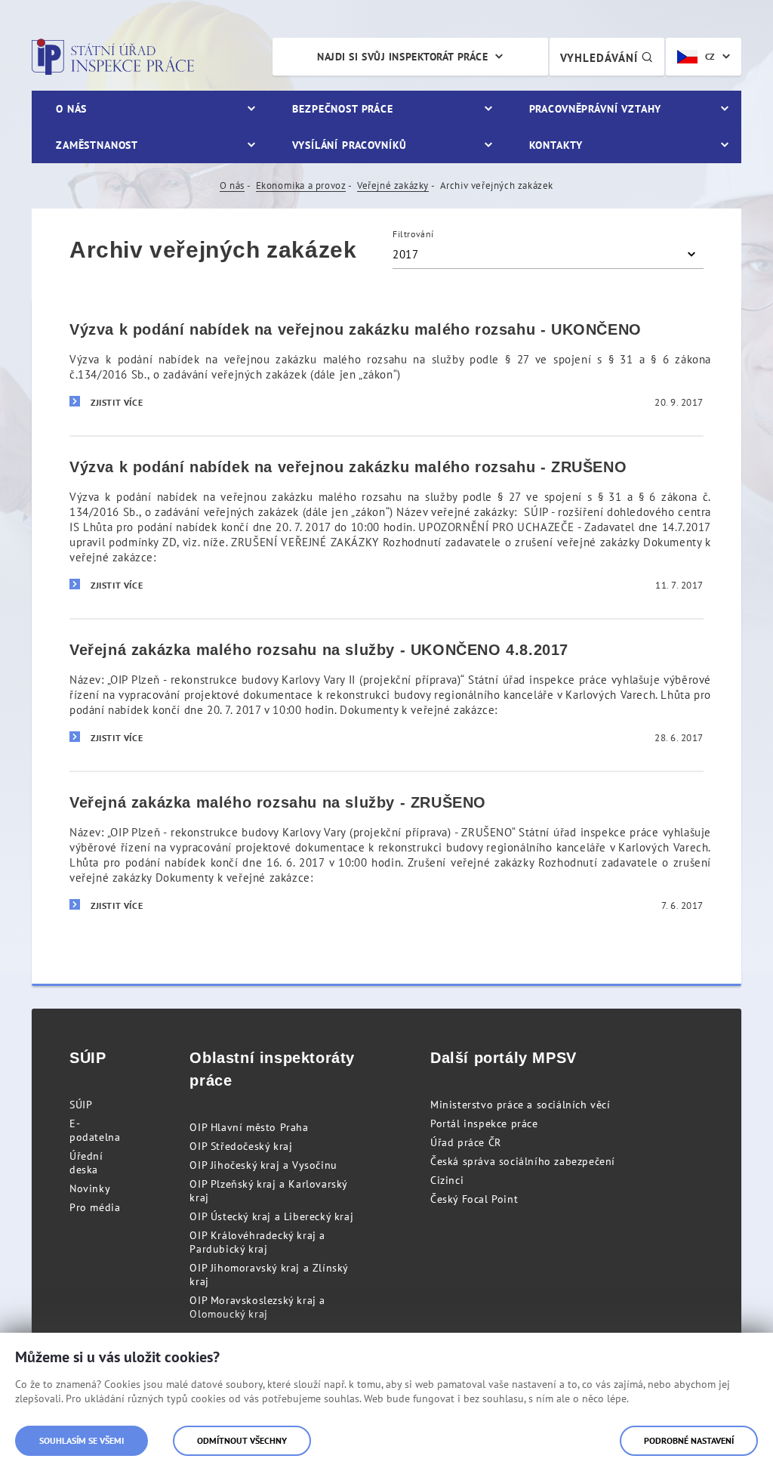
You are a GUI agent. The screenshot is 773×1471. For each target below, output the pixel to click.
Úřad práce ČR (465, 1142)
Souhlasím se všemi (81, 1440)
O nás (232, 185)
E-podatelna (94, 1130)
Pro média (94, 1207)
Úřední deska (86, 1162)
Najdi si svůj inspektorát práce (402, 56)
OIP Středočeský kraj (240, 1146)
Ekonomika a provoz (301, 185)
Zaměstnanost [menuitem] (97, 145)
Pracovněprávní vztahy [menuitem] (595, 109)
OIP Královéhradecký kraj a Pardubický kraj (257, 1242)
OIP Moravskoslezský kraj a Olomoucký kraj (257, 1307)
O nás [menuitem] (71, 109)
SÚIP (80, 1104)
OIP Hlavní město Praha (248, 1127)
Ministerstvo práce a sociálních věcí (520, 1104)
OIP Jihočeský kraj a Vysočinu (263, 1165)
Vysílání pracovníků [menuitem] (349, 145)
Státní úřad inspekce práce (113, 57)
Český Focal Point (474, 1199)
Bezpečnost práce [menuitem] (342, 109)
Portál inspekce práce (484, 1123)
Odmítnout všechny (242, 1440)
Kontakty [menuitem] (556, 145)
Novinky (89, 1188)
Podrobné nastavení (689, 1440)
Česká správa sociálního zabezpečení (522, 1161)
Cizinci (446, 1180)
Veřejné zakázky (393, 185)
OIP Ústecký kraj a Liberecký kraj (271, 1216)
